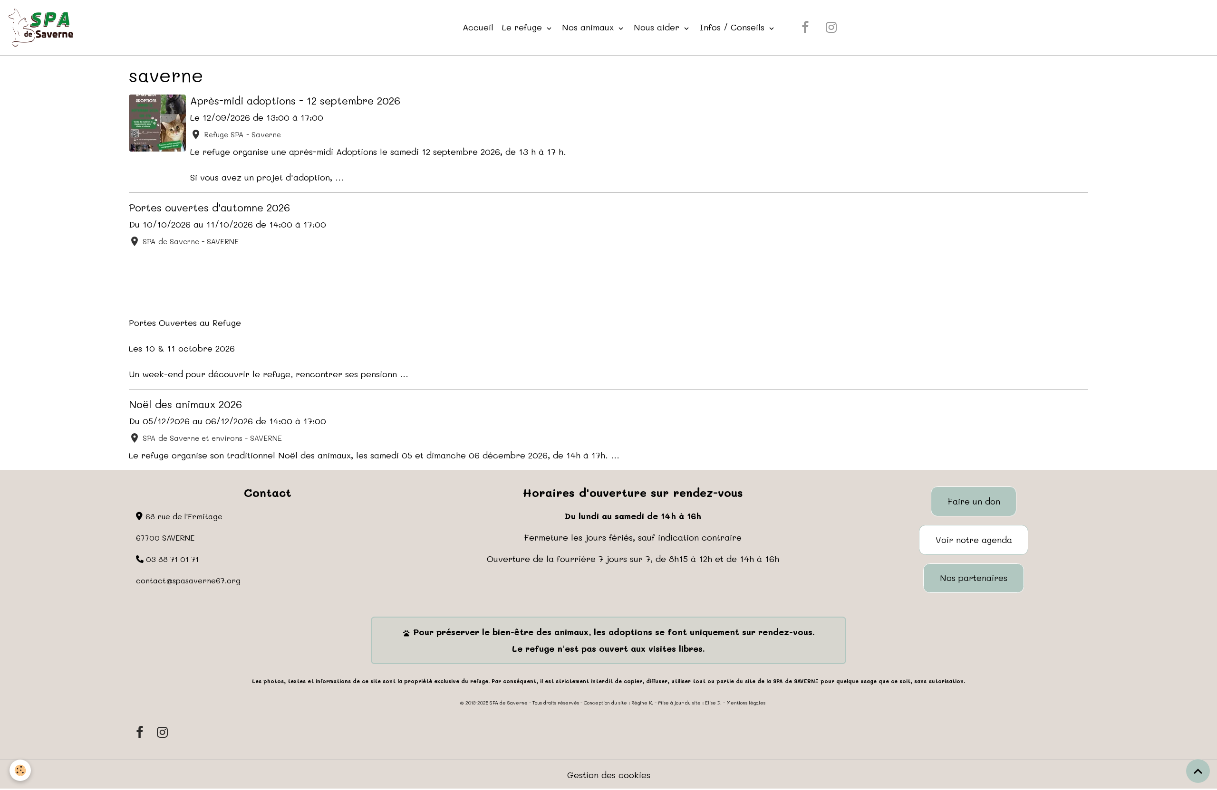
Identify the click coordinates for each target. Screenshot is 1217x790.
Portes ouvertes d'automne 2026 (209, 207)
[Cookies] (20, 770)
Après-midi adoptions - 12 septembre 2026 (295, 100)
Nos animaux (589, 27)
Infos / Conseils (733, 27)
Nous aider (658, 27)
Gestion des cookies (608, 774)
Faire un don (973, 501)
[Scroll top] (1198, 771)
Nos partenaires (973, 577)
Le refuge (523, 27)
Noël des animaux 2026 (185, 403)
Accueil (478, 27)
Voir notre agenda (974, 539)
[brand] (43, 28)
